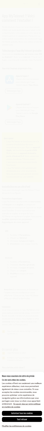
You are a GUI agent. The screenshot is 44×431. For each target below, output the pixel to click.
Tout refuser (22, 419)
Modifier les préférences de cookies (16, 426)
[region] (22, 401)
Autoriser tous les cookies (22, 413)
